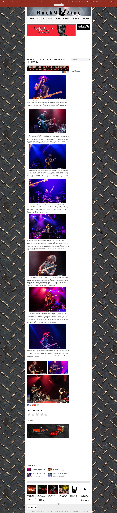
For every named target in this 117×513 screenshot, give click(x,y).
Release (50, 19)
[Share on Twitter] (30, 405)
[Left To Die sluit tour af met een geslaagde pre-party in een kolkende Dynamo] (85, 489)
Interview (66, 19)
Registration (86, 511)
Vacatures (74, 73)
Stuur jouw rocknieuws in (77, 71)
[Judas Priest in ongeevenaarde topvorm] (74, 489)
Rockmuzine (44, 507)
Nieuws (32, 19)
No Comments (46, 64)
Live (38, 19)
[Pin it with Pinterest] (35, 405)
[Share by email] (38, 405)
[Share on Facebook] (28, 405)
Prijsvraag (76, 19)
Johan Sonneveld (30, 64)
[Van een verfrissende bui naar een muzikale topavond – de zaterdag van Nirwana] (42, 489)
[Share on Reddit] (33, 405)
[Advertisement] (58, 46)
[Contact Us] (68, 72)
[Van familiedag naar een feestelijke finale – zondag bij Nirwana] (31, 489)
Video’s (58, 19)
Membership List (77, 511)
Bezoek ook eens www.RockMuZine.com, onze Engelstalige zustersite (84, 27)
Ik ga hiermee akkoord (59, 4)
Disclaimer (74, 70)
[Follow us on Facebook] (63, 72)
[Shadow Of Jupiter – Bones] (53, 489)
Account (69, 511)
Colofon (73, 69)
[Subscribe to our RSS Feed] (65, 72)
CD (43, 19)
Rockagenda (86, 19)
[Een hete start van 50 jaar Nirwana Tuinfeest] (64, 489)
